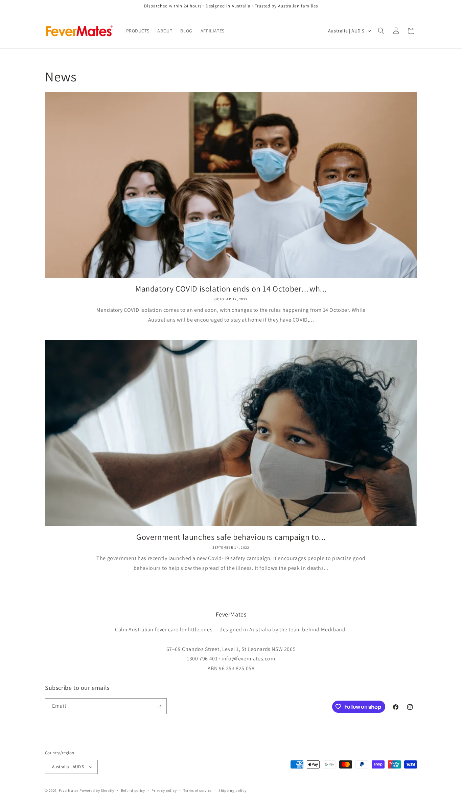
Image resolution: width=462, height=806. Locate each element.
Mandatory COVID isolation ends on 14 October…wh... (231, 288)
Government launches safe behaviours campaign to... (231, 537)
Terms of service (197, 790)
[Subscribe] (159, 706)
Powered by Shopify (96, 790)
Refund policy (133, 790)
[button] (381, 30)
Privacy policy (164, 790)
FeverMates (69, 790)
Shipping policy (232, 790)
